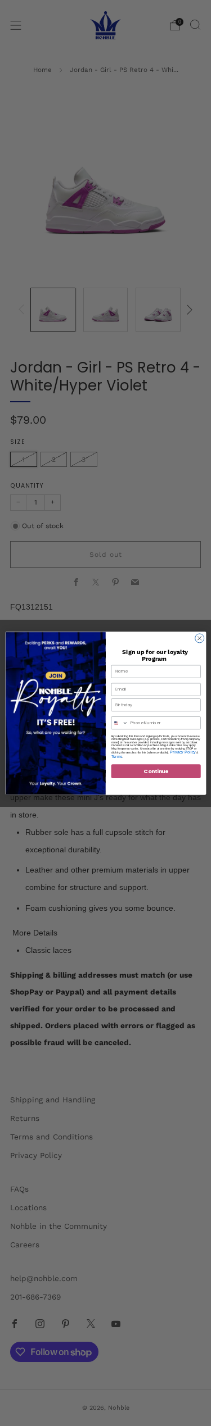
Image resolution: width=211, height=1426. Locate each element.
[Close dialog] (199, 637)
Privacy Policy (182, 752)
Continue (155, 770)
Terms (116, 756)
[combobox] (119, 722)
